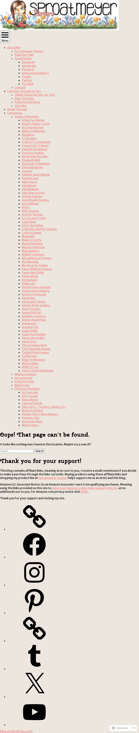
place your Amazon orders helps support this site (85, 488)
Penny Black (30, 276)
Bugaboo (28, 134)
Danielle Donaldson (34, 149)
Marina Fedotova (33, 247)
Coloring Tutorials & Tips (24, 91)
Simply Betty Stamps (36, 305)
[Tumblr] (34, 669)
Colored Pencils (32, 403)
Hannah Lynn (30, 178)
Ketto (26, 207)
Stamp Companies (26, 116)
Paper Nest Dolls (33, 272)
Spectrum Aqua (32, 421)
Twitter (27, 80)
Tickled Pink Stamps (35, 352)
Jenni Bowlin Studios (35, 200)
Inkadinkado (30, 189)
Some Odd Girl (31, 312)
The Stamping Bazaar (36, 349)
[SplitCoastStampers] (34, 641)
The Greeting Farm (34, 345)
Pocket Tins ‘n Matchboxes (40, 414)
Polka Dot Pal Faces (27, 102)
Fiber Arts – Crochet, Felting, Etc (44, 407)
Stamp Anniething (34, 320)
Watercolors (30, 425)
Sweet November (33, 338)
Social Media (22, 58)
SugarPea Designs (34, 334)
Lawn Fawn (29, 222)
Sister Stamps (31, 309)
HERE (84, 491)
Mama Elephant (32, 243)
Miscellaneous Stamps (37, 258)
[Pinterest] (34, 613)
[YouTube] (34, 724)
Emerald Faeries (32, 167)
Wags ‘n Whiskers (33, 360)
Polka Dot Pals (24, 55)
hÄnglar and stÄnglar (36, 174)
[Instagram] (34, 585)
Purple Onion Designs (36, 287)
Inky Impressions (33, 193)
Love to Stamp (31, 232)
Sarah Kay (28, 298)
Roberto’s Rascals (34, 294)
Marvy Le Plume (32, 410)
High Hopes (29, 182)
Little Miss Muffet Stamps (39, 229)
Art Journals (30, 392)
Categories (14, 113)
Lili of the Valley (32, 225)
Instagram (29, 66)
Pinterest (28, 69)
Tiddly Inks (29, 356)
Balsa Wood (30, 399)
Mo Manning (30, 262)
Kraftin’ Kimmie (32, 214)
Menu (5, 40)
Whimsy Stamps (25, 374)
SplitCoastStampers (35, 73)
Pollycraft (28, 283)
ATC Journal (30, 396)
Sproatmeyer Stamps (28, 51)
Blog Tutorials (24, 98)
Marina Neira (30, 251)
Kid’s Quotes (30, 211)
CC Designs (29, 138)
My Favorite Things (35, 265)
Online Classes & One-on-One (34, 95)
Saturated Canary (34, 301)
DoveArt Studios (33, 153)
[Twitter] (34, 697)
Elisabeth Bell (31, 160)
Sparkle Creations (34, 316)
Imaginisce (29, 185)
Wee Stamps (30, 363)
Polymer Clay (30, 418)
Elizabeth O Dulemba (36, 164)
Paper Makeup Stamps (37, 269)
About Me (14, 47)
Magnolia (28, 236)
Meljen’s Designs (33, 254)
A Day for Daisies (33, 120)
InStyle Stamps (32, 196)
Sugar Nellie (30, 330)
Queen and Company (36, 291)
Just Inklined (30, 203)
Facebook (28, 62)
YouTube (28, 84)
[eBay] (34, 529)
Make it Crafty (31, 240)
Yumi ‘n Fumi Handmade (37, 370)
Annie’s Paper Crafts (36, 124)
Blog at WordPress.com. (16, 731)
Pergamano (29, 280)
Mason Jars (22, 385)
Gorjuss (27, 171)
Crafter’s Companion (36, 142)
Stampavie (29, 323)
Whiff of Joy (30, 367)
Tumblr (26, 76)
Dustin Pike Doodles (35, 156)
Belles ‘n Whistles (33, 131)
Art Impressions (33, 127)
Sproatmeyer (23, 378)
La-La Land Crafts (34, 218)
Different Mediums (27, 389)
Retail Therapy (17, 109)
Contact (19, 87)
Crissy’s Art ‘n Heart (35, 145)
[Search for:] (17, 451)
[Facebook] (34, 557)
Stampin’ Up (30, 327)
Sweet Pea (29, 341)
